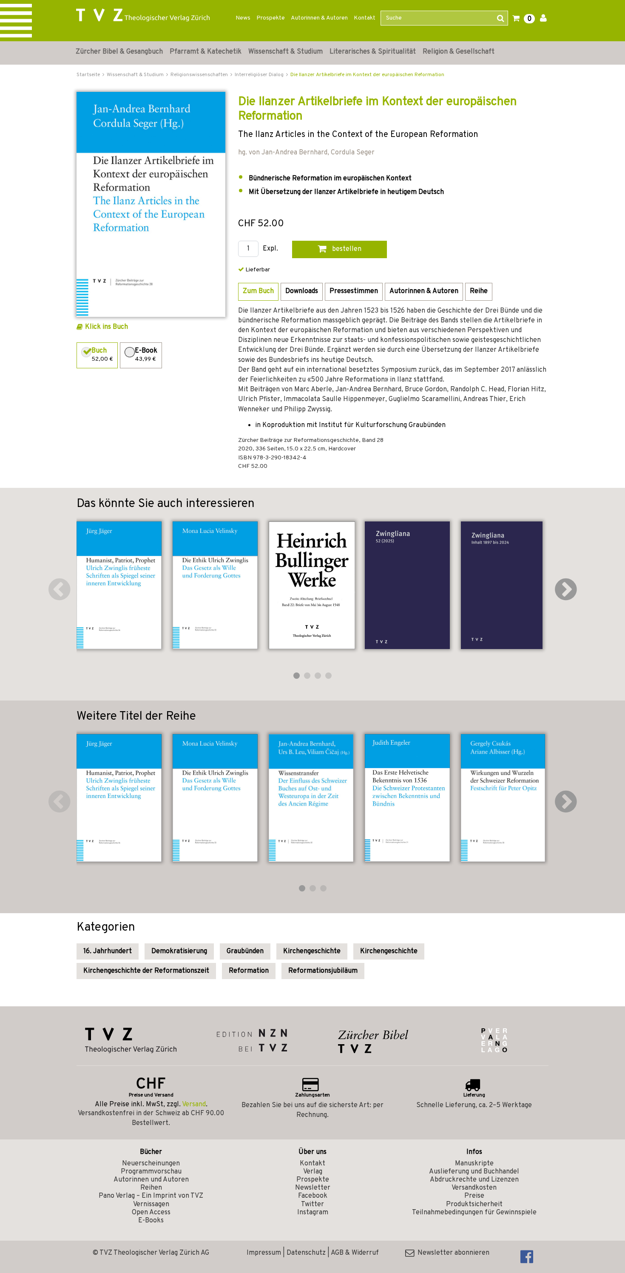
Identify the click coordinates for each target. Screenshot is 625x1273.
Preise (474, 1196)
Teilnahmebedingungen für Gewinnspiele (474, 1212)
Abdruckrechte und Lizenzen (474, 1180)
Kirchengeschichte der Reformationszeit (146, 971)
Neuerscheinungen (151, 1163)
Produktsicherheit (474, 1204)
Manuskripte (474, 1163)
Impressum (264, 1253)
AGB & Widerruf (355, 1253)
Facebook (312, 1196)
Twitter (312, 1204)
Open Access (151, 1212)
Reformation (249, 971)
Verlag (312, 1172)
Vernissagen (151, 1204)
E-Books (151, 1220)
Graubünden (245, 951)
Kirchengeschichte (312, 951)
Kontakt (364, 18)
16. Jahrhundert (107, 951)
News (243, 18)
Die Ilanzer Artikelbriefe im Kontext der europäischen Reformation (367, 74)
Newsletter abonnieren (451, 1253)
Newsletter (312, 1188)
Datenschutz (306, 1253)
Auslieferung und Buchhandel (474, 1172)
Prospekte (270, 18)
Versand (194, 1104)
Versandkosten (474, 1188)
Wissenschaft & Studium (285, 52)
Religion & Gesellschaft (458, 52)
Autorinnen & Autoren (319, 18)
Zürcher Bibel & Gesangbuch (119, 52)
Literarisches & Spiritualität (373, 52)
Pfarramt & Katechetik (205, 52)
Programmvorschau (151, 1172)
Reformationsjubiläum (323, 971)
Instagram (312, 1212)
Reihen (151, 1188)
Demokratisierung (179, 951)
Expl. (270, 249)
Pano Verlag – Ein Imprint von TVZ (151, 1196)
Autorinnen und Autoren (151, 1180)
